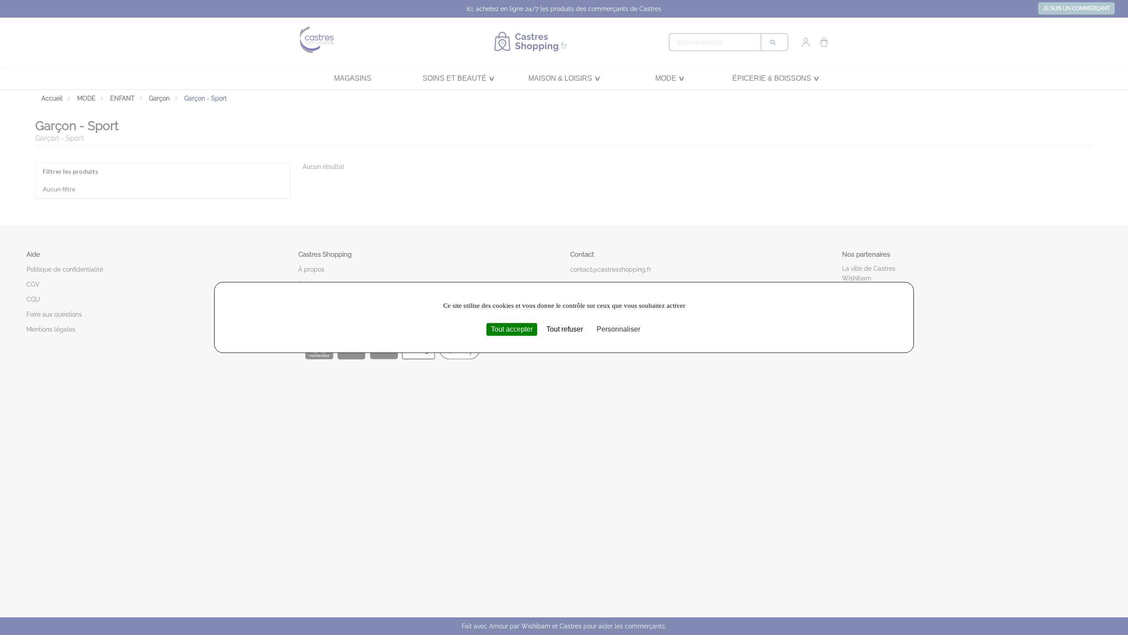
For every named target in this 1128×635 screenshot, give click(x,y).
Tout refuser (564, 329)
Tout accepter (512, 329)
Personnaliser (618, 329)
